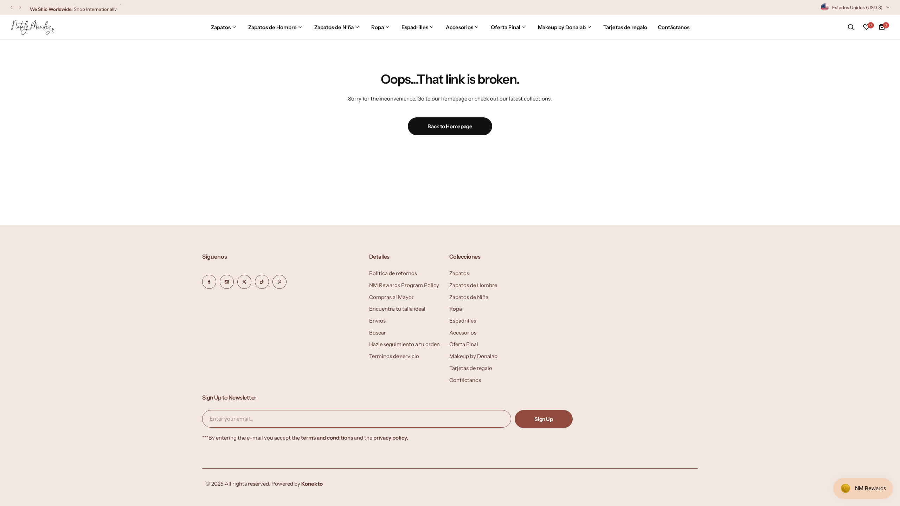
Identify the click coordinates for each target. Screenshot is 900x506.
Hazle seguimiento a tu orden (404, 344)
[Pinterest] (279, 282)
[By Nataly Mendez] (33, 27)
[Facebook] (209, 282)
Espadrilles (462, 320)
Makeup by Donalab (473, 356)
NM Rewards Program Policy (404, 285)
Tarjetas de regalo (470, 368)
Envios (377, 320)
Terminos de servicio (394, 356)
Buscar (377, 332)
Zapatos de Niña (468, 297)
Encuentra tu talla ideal (397, 308)
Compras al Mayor (391, 297)
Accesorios (462, 332)
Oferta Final (463, 344)
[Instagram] (227, 282)
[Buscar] (851, 27)
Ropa (455, 308)
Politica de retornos (393, 273)
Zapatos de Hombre (473, 285)
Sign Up (543, 419)
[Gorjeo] (244, 282)
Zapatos (459, 273)
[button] (11, 7)
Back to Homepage (450, 126)
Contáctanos (465, 380)
